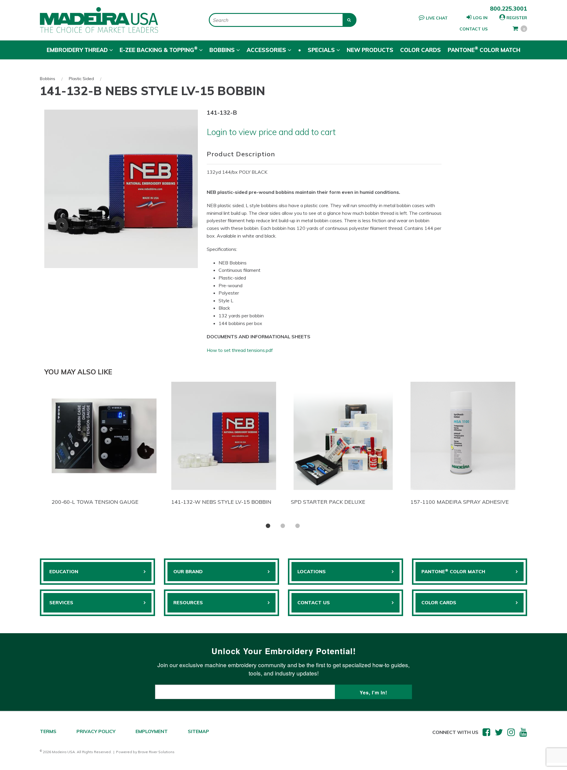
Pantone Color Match (484, 49)
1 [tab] (268, 526)
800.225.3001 (508, 8)
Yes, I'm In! (373, 692)
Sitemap (198, 731)
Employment (152, 731)
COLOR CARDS (438, 602)
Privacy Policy (95, 731)
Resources (188, 602)
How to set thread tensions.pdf (240, 350)
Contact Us (474, 29)
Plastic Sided (81, 79)
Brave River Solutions (156, 752)
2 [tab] (283, 526)
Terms (48, 731)
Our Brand (188, 571)
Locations (311, 571)
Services (61, 602)
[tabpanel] (104, 445)
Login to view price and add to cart (271, 131)
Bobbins (47, 79)
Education (63, 571)
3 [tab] (297, 526)
